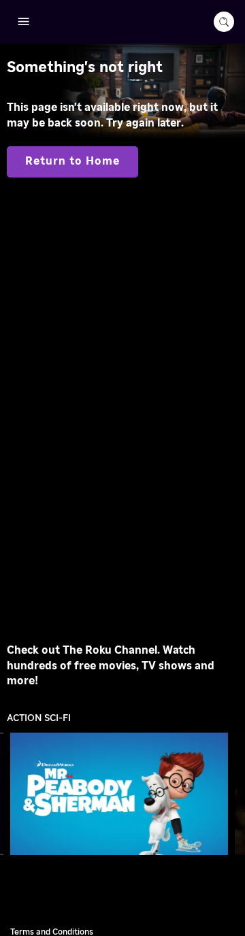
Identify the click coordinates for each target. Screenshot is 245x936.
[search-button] (224, 22)
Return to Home (72, 161)
